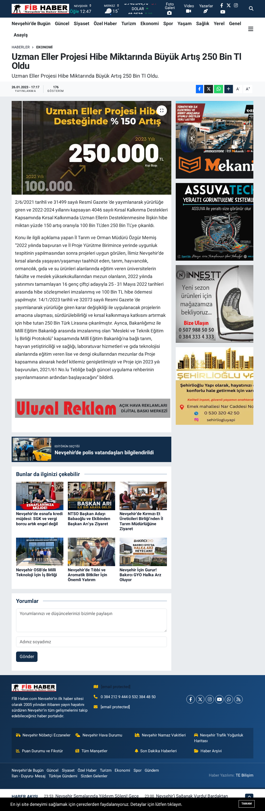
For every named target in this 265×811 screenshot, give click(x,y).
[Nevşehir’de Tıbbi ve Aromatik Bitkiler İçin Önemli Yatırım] (91, 551)
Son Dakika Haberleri (158, 751)
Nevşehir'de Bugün (31, 23)
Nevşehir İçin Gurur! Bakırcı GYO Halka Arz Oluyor (140, 574)
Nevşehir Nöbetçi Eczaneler (46, 735)
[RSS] (238, 699)
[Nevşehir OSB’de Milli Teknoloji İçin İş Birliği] (39, 551)
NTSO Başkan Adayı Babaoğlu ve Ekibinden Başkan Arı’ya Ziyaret (89, 518)
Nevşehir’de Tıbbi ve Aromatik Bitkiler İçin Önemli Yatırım (87, 574)
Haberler (21, 47)
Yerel (219, 23)
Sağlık (202, 23)
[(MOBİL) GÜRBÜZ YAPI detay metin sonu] (92, 408)
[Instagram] (209, 699)
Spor (168, 23)
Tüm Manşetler (94, 751)
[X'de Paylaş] (208, 89)
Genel (235, 23)
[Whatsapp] (229, 699)
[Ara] (251, 8)
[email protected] (115, 686)
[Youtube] (219, 699)
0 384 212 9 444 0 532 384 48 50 (128, 697)
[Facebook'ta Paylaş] (199, 89)
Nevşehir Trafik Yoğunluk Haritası (219, 738)
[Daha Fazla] (228, 89)
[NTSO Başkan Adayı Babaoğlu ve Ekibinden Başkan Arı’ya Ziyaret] (91, 495)
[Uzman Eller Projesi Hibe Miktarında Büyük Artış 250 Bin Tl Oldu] (91, 148)
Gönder (27, 656)
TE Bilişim (244, 775)
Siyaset (81, 23)
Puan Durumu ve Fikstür (42, 751)
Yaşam (185, 23)
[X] (200, 699)
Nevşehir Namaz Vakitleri (164, 735)
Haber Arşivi (211, 751)
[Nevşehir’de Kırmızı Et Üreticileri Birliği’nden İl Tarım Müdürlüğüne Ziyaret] (143, 495)
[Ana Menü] (250, 29)
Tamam (246, 803)
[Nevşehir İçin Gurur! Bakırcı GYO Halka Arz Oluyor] (143, 551)
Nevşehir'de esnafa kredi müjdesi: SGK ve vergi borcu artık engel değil (39, 518)
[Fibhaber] (40, 9)
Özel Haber (105, 23)
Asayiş (21, 35)
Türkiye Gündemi (63, 776)
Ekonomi (150, 23)
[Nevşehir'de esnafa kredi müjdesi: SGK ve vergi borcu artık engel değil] (39, 495)
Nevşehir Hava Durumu (102, 735)
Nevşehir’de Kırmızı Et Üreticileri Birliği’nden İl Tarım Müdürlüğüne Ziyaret (141, 521)
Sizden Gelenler (94, 776)
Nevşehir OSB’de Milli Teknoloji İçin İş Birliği (36, 572)
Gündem (152, 770)
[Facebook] (190, 699)
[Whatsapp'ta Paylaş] (218, 89)
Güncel (62, 23)
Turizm (128, 23)
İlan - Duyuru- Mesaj (29, 776)
